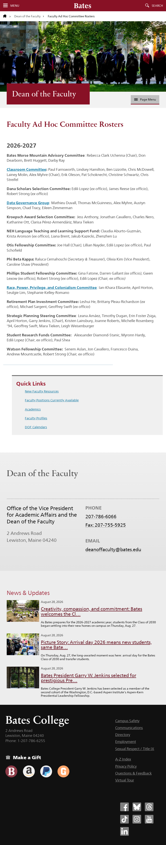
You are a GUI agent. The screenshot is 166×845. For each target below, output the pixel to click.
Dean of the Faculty (27, 16)
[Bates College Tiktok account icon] (124, 819)
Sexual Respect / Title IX (134, 749)
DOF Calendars (36, 427)
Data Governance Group (28, 202)
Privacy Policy (126, 766)
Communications (129, 728)
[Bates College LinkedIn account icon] (124, 831)
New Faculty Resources (42, 391)
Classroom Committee (26, 169)
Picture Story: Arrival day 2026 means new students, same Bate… (96, 645)
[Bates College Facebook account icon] (124, 807)
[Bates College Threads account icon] (149, 807)
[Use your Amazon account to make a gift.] (29, 771)
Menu (14, 5)
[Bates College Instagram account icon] (136, 819)
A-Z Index (123, 759)
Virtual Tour (124, 780)
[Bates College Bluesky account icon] (136, 807)
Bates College (37, 720)
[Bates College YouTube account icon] (149, 819)
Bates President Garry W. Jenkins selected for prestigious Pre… (88, 678)
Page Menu (148, 99)
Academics (33, 409)
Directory (122, 735)
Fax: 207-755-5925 (105, 525)
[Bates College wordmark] (82, 5)
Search (157, 5)
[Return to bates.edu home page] (7, 16)
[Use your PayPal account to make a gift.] (46, 771)
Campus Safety (127, 721)
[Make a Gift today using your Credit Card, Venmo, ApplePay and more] (11, 771)
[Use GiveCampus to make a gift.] (63, 771)
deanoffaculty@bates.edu (113, 549)
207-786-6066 (101, 516)
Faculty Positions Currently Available (52, 400)
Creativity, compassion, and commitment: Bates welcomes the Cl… (91, 611)
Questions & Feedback (133, 773)
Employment (125, 741)
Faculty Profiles (36, 418)
